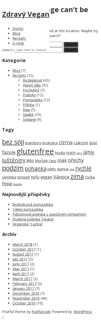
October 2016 (23, 303)
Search (7, 49)
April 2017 (20, 273)
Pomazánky (32, 99)
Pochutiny (31, 90)
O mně (18, 43)
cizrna (66, 142)
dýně (93, 142)
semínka (9, 177)
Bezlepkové (32, 80)
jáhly (88, 152)
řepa (7, 183)
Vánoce (61, 177)
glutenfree (35, 151)
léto (30, 160)
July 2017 (19, 259)
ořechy (76, 160)
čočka (90, 177)
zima (77, 176)
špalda (17, 184)
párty (51, 168)
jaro (79, 153)
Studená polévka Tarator (33, 219)
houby (60, 152)
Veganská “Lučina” (27, 224)
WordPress (83, 311)
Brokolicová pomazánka (32, 204)
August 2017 (22, 254)
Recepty (19, 38)
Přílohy (28, 104)
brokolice (50, 142)
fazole (9, 152)
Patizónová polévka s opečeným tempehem (49, 214)
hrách (71, 152)
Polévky (29, 94)
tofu (35, 177)
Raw (26, 109)
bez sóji (13, 141)
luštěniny (13, 160)
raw (71, 169)
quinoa (62, 168)
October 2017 (23, 249)
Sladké (28, 114)
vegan (46, 177)
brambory (33, 142)
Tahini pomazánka (27, 209)
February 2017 (24, 283)
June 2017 (20, 263)
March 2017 (22, 278)
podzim (13, 168)
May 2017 (20, 268)
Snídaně (29, 119)
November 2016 (26, 298)
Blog (16, 33)
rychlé (83, 168)
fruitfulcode (41, 311)
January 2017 (23, 288)
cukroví (81, 143)
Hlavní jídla (32, 85)
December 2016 (25, 293)
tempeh (23, 177)
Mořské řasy (45, 160)
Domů (17, 28)
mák (62, 160)
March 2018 (22, 244)
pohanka (35, 168)
